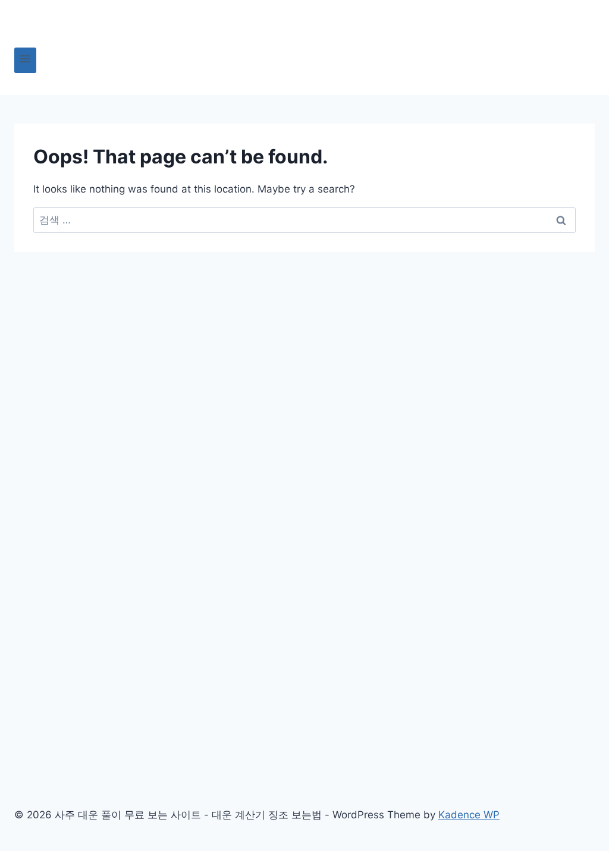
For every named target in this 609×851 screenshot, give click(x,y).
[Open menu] (25, 60)
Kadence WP (469, 815)
